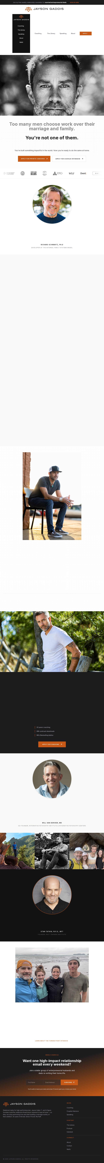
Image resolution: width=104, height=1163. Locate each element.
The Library (51, 33)
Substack (70, 1132)
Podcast (69, 1128)
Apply (69, 1149)
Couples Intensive (73, 1111)
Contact (69, 1146)
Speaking (63, 33)
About (73, 33)
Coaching (70, 1108)
